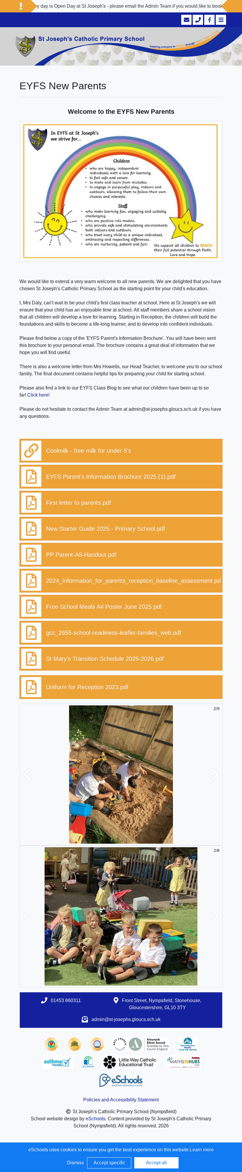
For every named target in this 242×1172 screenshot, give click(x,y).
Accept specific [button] (109, 1162)
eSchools (95, 1118)
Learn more (202, 1149)
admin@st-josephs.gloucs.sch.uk (126, 1019)
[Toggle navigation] (220, 20)
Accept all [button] (156, 1162)
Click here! (38, 394)
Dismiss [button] (75, 1162)
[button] (26, 774)
